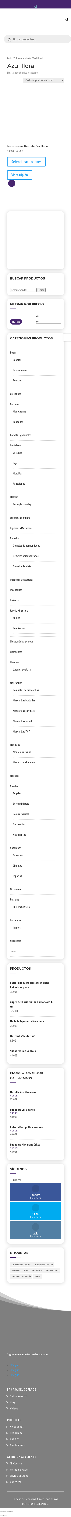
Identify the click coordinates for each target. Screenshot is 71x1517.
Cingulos (17, 865)
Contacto (16, 1481)
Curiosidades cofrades (21, 1264)
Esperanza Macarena (21, 528)
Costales (17, 452)
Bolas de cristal (21, 814)
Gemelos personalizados (26, 556)
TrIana (37, 1276)
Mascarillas (16, 682)
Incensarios (16, 589)
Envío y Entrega (19, 1475)
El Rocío (14, 497)
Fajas (15, 463)
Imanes (17, 927)
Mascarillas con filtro (24, 710)
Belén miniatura (21, 803)
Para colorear (20, 370)
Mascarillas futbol (22, 721)
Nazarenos (15, 847)
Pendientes (19, 628)
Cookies (15, 1439)
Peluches (18, 380)
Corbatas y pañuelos (20, 435)
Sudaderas (15, 940)
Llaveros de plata (22, 669)
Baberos (17, 359)
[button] (11, 183)
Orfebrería (15, 889)
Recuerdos (15, 920)
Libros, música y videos (21, 641)
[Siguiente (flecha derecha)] (4, 1515)
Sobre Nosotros (19, 1396)
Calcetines (15, 393)
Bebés (13, 352)
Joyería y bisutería (19, 610)
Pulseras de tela (21, 906)
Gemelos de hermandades (26, 545)
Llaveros (14, 662)
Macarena (16, 1270)
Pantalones (19, 483)
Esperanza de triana (20, 517)
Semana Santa (52, 1270)
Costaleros (15, 445)
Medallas (15, 744)
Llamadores (16, 651)
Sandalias (18, 421)
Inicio (9, 58)
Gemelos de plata (22, 566)
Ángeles (17, 793)
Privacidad (16, 1433)
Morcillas (18, 473)
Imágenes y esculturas (22, 579)
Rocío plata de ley (22, 504)
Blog (13, 1402)
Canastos (18, 855)
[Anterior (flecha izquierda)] (1, 1515)
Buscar (41, 290)
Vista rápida (19, 175)
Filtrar (16, 321)
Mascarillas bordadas (24, 700)
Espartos (17, 876)
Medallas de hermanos (25, 762)
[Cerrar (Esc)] (11, 1511)
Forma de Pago (19, 1469)
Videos (14, 1408)
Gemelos (14, 538)
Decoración (19, 824)
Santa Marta (37, 1270)
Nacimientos (19, 834)
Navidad (14, 786)
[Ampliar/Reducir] (1, 1511)
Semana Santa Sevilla (21, 1276)
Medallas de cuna (22, 752)
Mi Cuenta (16, 1463)
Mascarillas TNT (21, 731)
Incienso (14, 600)
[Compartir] (8, 1511)
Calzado (14, 404)
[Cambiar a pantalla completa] (4, 1511)
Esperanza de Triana (44, 1264)
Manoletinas (19, 411)
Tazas (13, 951)
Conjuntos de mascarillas (26, 690)
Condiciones (17, 1445)
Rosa (26, 1270)
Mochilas (15, 775)
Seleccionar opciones (26, 162)
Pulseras (14, 899)
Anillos (16, 617)
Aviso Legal (17, 1426)
